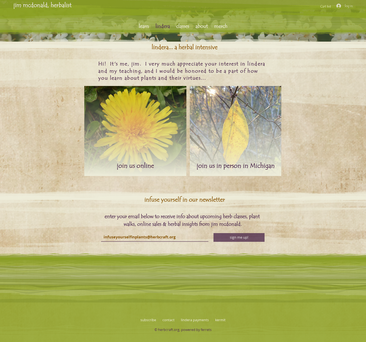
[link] (326, 6)
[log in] (337, 6)
